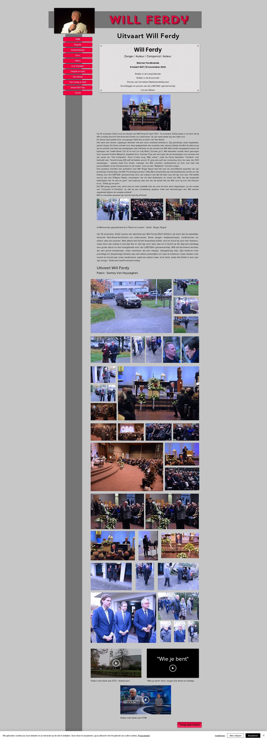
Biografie (77, 44)
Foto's (77, 55)
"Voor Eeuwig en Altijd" (78, 82)
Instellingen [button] (220, 735)
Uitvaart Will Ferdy (78, 87)
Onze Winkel (78, 77)
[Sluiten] (263, 735)
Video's (78, 60)
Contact (78, 93)
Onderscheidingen (78, 50)
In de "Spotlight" (77, 66)
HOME (78, 39)
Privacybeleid (144, 735)
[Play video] (116, 663)
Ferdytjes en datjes (78, 71)
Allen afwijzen (236, 735)
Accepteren (253, 735)
